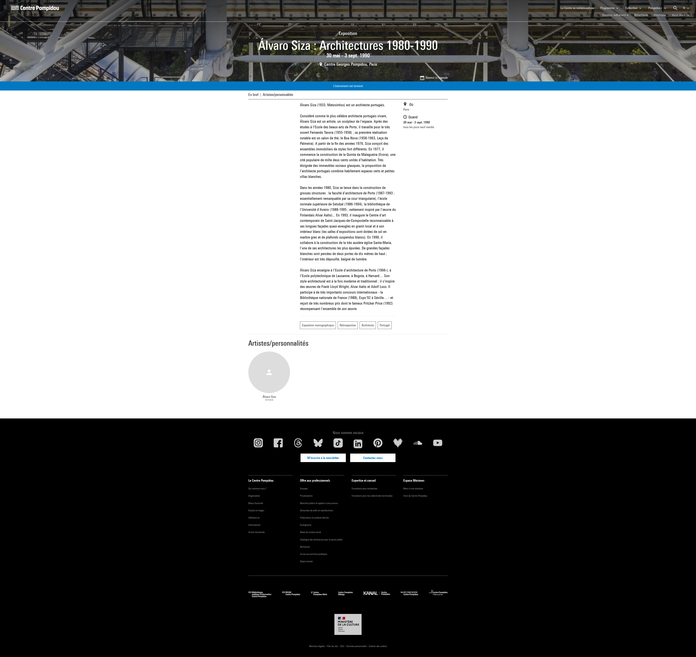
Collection (631, 8)
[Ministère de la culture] (348, 624)
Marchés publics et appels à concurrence (319, 503)
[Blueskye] (318, 443)
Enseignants (305, 524)
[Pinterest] (378, 443)
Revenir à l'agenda (437, 77)
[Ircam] (294, 596)
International (254, 524)
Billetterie (641, 15)
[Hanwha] (438, 596)
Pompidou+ (655, 8)
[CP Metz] (322, 596)
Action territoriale (256, 532)
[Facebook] (278, 443)
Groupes (304, 488)
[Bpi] (262, 596)
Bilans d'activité (255, 503)
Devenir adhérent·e (616, 15)
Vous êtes (679, 15)
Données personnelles (356, 646)
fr (684, 8)
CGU (342, 646)
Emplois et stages (256, 510)
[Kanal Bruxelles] (379, 596)
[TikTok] (338, 443)
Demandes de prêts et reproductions (316, 510)
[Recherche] (675, 8)
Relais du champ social (310, 532)
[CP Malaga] (348, 596)
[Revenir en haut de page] (687, 648)
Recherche (305, 546)
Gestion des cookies (378, 646)
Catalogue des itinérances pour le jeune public (321, 539)
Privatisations (306, 495)
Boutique (661, 15)
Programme (607, 8)
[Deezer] (398, 443)
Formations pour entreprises (364, 488)
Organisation (254, 495)
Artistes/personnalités (278, 94)
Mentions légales (317, 646)
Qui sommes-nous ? (257, 488)
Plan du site (332, 646)
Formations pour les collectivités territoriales (372, 495)
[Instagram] (258, 443)
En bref (253, 94)
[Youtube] (438, 443)
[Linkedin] (358, 443)
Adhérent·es (254, 517)
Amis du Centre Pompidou (415, 495)
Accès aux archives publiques (313, 554)
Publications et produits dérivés (314, 517)
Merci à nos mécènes (413, 488)
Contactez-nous (373, 458)
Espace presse (306, 561)
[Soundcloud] (418, 443)
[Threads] (298, 443)
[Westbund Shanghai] (412, 596)
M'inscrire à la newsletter (323, 458)
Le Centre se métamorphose (579, 8)
